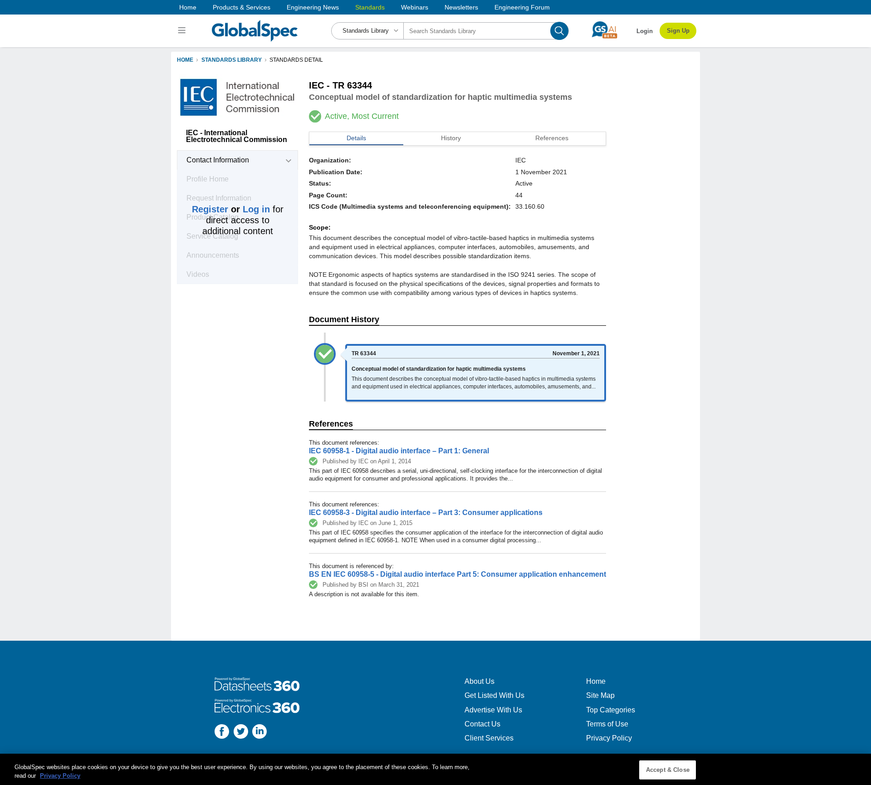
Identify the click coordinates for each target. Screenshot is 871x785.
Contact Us (482, 724)
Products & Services (241, 7)
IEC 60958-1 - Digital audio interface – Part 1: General (399, 451)
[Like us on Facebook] (222, 732)
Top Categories (610, 710)
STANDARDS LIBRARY (231, 60)
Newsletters (461, 7)
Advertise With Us (493, 710)
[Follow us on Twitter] (241, 732)
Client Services (489, 738)
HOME (185, 60)
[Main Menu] (183, 31)
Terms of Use (607, 724)
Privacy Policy (609, 738)
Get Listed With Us (494, 695)
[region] (435, 769)
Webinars (414, 7)
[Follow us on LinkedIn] (259, 732)
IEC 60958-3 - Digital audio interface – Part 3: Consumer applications (426, 512)
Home (187, 7)
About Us (479, 681)
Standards (370, 7)
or (231, 209)
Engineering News (313, 7)
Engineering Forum (522, 7)
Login (644, 31)
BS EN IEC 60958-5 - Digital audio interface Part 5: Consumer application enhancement (457, 574)
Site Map (600, 695)
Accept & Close (668, 769)
